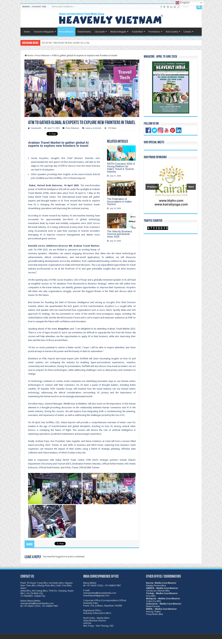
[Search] (199, 6)
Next (191, 186)
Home (27, 31)
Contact (187, 31)
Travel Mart (137, 31)
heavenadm (36, 128)
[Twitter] (164, 7)
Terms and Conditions (62, 6)
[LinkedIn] (171, 7)
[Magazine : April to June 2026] (171, 87)
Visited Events (84, 31)
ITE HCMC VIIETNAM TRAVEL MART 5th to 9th (65, 42)
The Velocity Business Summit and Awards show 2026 (119, 234)
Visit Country (172, 31)
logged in (60, 556)
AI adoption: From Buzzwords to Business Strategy (80, 283)
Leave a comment (93, 128)
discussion (66, 407)
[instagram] (178, 7)
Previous (152, 186)
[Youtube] (174, 7)
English (185, 2)
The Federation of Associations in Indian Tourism (119, 201)
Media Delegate (118, 31)
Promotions (154, 31)
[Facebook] (161, 7)
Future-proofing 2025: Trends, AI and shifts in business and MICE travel (65, 445)
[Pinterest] (167, 7)
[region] (171, 186)
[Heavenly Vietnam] (111, 18)
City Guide (100, 31)
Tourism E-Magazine (44, 31)
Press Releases (66, 31)
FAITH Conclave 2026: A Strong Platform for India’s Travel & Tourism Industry (121, 167)
